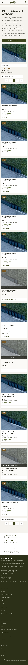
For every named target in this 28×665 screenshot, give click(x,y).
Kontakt (3, 591)
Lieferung (3, 600)
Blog (2, 626)
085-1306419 (22, 581)
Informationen (6, 620)
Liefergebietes (17, 537)
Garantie (3, 610)
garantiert (16, 548)
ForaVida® (3, 5)
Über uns (4, 645)
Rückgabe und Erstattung (7, 613)
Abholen (3, 604)
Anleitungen (3, 623)
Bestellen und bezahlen (6, 594)
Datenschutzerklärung (6, 636)
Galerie (2, 655)
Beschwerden (4, 607)
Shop (8, 5)
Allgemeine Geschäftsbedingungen (9, 629)
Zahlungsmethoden (5, 597)
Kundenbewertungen (5, 652)
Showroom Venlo (5, 648)
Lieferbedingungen (5, 632)
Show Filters (6, 65)
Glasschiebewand (14, 5)
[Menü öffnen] (2, 2)
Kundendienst (6, 588)
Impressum (3, 639)
